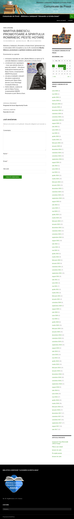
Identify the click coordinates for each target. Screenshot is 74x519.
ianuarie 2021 (56, 299)
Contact (70, 20)
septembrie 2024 (57, 159)
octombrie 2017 (56, 419)
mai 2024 (54, 172)
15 (64, 68)
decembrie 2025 (56, 110)
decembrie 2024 (56, 149)
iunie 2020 (55, 315)
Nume (5, 153)
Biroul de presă (61, 20)
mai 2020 (54, 318)
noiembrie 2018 (56, 377)
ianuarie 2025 (56, 146)
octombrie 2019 (56, 341)
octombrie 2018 (56, 380)
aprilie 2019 (55, 361)
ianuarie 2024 (56, 185)
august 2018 (55, 387)
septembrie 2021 (57, 273)
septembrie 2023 (57, 198)
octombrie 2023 (56, 195)
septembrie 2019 (57, 344)
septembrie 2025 (57, 120)
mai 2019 (54, 358)
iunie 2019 (55, 354)
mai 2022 (54, 250)
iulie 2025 (55, 126)
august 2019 (55, 348)
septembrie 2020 (57, 305)
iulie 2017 (55, 429)
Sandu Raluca (22, 41)
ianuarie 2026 (56, 107)
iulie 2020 (55, 312)
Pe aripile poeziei (57, 453)
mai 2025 (54, 133)
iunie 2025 (55, 130)
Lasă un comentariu (35, 41)
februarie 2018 (56, 406)
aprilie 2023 (55, 214)
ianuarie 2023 (56, 224)
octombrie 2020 (56, 302)
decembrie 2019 (56, 335)
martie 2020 (55, 325)
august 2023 (55, 201)
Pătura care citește (57, 446)
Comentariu (7, 130)
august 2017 (55, 426)
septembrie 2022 (57, 237)
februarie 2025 (56, 143)
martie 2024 (55, 178)
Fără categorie (8, 27)
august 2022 (55, 240)
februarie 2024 (56, 182)
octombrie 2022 (56, 234)
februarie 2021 (56, 296)
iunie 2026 (55, 90)
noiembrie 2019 (56, 338)
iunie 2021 (55, 283)
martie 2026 (55, 100)
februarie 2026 (56, 103)
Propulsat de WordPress (9, 516)
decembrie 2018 (56, 374)
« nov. (54, 76)
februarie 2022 (56, 260)
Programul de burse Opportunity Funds (15, 104)
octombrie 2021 (56, 270)
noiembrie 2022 (56, 231)
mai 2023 (54, 211)
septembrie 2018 (57, 384)
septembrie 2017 (57, 423)
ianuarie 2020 (56, 331)
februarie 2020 (56, 328)
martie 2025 (55, 139)
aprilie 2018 (55, 400)
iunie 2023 (55, 208)
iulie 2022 (55, 244)
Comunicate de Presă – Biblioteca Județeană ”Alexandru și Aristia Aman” (31, 16)
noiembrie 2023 (56, 191)
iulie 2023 (55, 204)
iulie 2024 (55, 165)
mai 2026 (54, 94)
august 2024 (55, 162)
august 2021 (55, 276)
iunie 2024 (55, 169)
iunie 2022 (55, 247)
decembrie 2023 (56, 188)
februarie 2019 (56, 367)
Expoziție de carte (9, 111)
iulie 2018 (55, 390)
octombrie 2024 (56, 156)
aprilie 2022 (55, 253)
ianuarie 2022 (56, 263)
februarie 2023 (56, 221)
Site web (6, 169)
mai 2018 (54, 397)
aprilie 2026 (55, 97)
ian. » (69, 76)
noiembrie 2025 (56, 113)
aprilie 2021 (55, 289)
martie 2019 (55, 364)
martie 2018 (55, 403)
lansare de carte (56, 450)
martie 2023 (55, 217)
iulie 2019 (55, 351)
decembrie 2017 (56, 413)
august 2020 (55, 309)
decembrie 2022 (56, 227)
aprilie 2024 (55, 175)
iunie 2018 (55, 393)
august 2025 (55, 123)
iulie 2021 (55, 279)
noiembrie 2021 (56, 266)
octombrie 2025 (56, 117)
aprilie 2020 (55, 322)
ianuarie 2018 (56, 410)
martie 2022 (55, 257)
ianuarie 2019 (56, 371)
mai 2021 (54, 286)
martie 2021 (55, 292)
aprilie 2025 (55, 136)
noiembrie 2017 (56, 416)
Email (5, 161)
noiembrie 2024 (56, 152)
